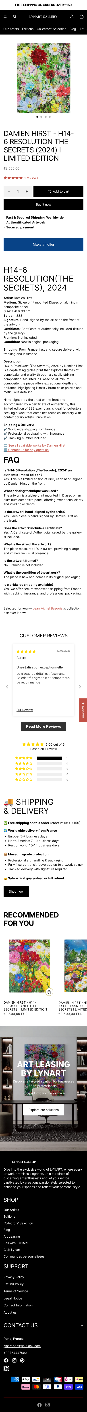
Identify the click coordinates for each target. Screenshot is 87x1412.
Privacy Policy (14, 1277)
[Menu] (5, 16)
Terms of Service (16, 1291)
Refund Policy (14, 1284)
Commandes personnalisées (24, 1256)
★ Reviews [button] (83, 710)
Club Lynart (12, 1249)
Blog (73, 29)
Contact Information (18, 1305)
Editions (27, 29)
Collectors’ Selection (51, 29)
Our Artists (11, 29)
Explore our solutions (44, 1110)
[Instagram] (47, 1405)
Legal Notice (13, 1298)
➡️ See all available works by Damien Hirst (34, 445)
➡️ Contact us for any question (26, 450)
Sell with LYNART (16, 1243)
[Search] (15, 17)
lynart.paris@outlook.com (22, 1346)
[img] (26, 651)
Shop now (16, 891)
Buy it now (43, 204)
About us (10, 1312)
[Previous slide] (7, 687)
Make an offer (43, 247)
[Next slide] (79, 687)
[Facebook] (39, 1405)
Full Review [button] (25, 710)
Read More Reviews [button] (43, 726)
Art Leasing (12, 1236)
